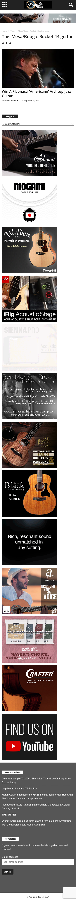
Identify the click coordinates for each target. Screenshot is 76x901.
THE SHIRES (9, 814)
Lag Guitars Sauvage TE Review (19, 788)
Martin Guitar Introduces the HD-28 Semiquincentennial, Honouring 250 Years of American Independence (37, 796)
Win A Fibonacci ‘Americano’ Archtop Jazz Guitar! (36, 93)
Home (4, 31)
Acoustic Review (10, 100)
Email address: (10, 856)
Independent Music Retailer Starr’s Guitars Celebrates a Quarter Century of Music (36, 806)
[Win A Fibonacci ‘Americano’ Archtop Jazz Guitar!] (38, 68)
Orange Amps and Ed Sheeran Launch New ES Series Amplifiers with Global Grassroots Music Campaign (36, 822)
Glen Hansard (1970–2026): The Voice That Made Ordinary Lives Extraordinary (36, 780)
